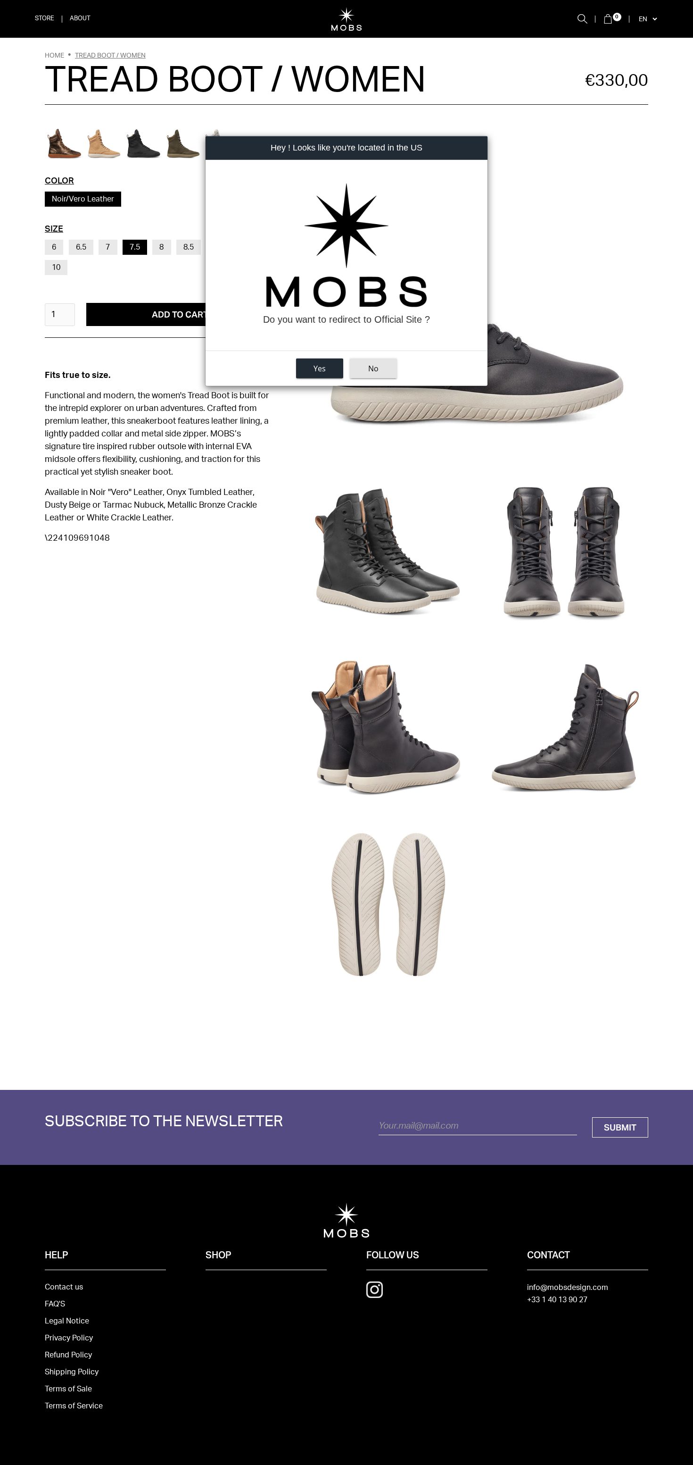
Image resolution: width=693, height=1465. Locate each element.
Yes (320, 368)
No (373, 368)
